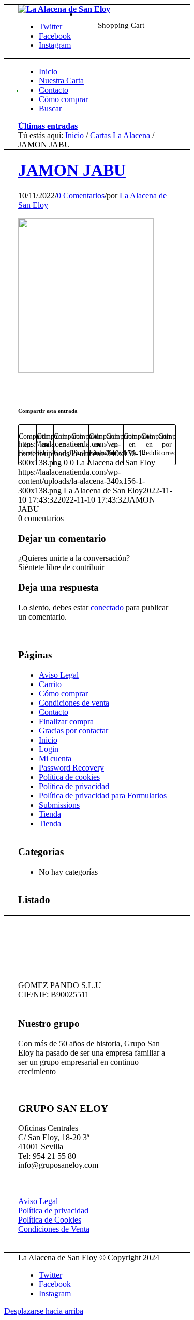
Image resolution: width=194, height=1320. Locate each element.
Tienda (50, 814)
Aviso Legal (59, 675)
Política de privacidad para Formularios (103, 795)
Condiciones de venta (74, 702)
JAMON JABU (72, 170)
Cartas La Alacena (120, 135)
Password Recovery (71, 767)
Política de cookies (69, 777)
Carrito (50, 684)
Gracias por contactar (73, 730)
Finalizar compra (66, 721)
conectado (107, 607)
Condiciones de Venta (53, 1229)
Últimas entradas (48, 126)
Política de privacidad (74, 786)
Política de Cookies (49, 1219)
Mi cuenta (55, 758)
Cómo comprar (63, 693)
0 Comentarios (81, 195)
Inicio (74, 135)
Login (48, 749)
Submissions (59, 804)
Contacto (53, 712)
